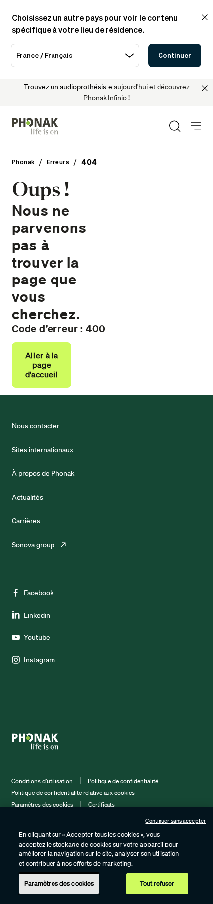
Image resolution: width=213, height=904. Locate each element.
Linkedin (37, 615)
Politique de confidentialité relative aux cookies (73, 793)
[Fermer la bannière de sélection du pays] (204, 17)
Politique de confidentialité (123, 781)
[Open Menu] (196, 126)
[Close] (204, 88)
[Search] (175, 126)
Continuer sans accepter (175, 821)
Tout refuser (157, 883)
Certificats (101, 804)
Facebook (38, 592)
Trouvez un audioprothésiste (68, 86)
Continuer (174, 55)
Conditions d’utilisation (42, 781)
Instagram (39, 659)
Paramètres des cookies (42, 804)
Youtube (37, 637)
